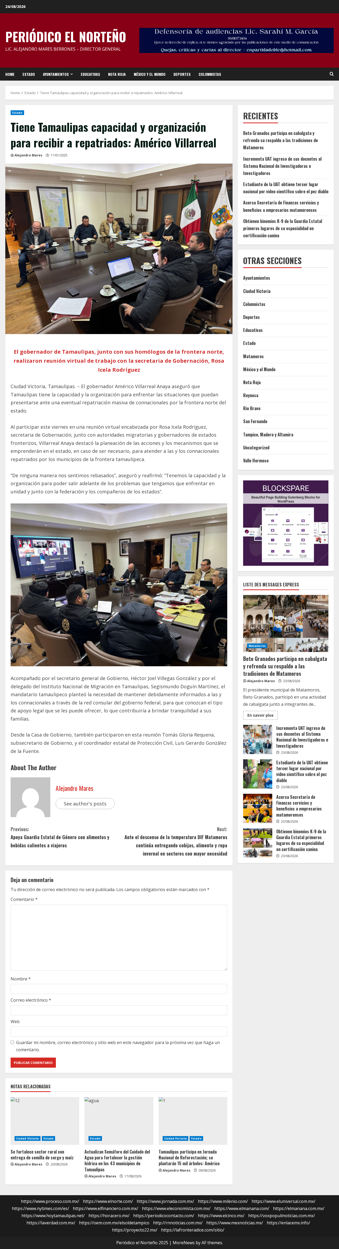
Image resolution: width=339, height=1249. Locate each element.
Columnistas (210, 74)
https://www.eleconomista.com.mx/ (176, 1208)
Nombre (21, 979)
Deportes (182, 74)
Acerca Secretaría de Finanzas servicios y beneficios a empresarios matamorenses (257, 808)
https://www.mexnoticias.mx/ (234, 1223)
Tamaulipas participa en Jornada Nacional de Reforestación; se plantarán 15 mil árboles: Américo (189, 1158)
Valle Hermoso (256, 460)
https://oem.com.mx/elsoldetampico (114, 1223)
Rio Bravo (251, 408)
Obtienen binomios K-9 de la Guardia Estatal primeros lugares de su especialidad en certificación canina (282, 228)
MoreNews (184, 1243)
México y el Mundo (150, 74)
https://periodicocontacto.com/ (163, 1216)
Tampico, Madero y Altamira (268, 434)
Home (10, 74)
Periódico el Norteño (65, 36)
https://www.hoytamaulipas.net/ (53, 1216)
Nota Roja (117, 74)
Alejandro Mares (28, 155)
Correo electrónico (31, 1000)
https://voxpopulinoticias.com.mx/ (281, 1216)
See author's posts (85, 803)
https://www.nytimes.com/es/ (40, 1208)
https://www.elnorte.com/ (108, 1201)
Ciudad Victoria (27, 1138)
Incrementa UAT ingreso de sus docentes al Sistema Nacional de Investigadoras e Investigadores (282, 165)
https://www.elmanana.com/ (241, 1208)
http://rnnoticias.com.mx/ (178, 1223)
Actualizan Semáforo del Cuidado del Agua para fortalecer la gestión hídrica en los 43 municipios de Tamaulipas (117, 1161)
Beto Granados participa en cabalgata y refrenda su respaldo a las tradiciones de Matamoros (280, 140)
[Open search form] (332, 74)
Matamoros (253, 356)
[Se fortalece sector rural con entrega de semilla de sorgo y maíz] (45, 1121)
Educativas (90, 74)
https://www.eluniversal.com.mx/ (283, 1201)
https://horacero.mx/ (109, 1216)
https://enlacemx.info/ (288, 1223)
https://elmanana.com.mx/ (298, 1208)
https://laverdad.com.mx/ (50, 1223)
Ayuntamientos (56, 74)
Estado (29, 74)
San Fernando (255, 421)
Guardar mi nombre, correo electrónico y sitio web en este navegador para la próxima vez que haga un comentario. (118, 1046)
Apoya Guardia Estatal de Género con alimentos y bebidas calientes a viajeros (60, 837)
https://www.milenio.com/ (223, 1201)
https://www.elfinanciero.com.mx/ (105, 1208)
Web (15, 1021)
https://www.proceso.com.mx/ (50, 1201)
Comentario (24, 899)
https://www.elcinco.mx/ (221, 1216)
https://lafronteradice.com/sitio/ (192, 1230)
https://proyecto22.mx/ (134, 1230)
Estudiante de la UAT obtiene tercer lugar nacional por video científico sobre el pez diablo (257, 773)
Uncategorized (256, 447)
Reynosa (250, 395)
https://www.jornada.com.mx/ (165, 1201)
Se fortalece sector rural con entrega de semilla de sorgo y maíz (42, 1155)
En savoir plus (262, 716)
